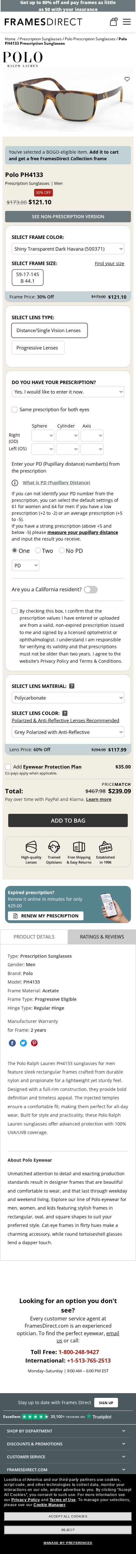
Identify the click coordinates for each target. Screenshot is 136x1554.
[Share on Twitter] (23, 1043)
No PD (74, 550)
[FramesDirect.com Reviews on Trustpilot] (68, 1415)
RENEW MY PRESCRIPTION (49, 916)
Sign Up (106, 1402)
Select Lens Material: (39, 686)
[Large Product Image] (68, 99)
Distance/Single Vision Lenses (48, 330)
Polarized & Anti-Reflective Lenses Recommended (65, 720)
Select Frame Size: (34, 263)
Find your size (109, 263)
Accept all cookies (68, 1516)
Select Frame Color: (38, 237)
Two (47, 550)
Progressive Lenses (37, 347)
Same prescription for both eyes (54, 409)
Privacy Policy (25, 1500)
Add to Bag (68, 820)
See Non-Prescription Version (68, 216)
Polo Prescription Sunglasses (90, 39)
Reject (68, 1530)
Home (10, 39)
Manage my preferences (68, 1543)
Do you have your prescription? (54, 382)
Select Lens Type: (33, 317)
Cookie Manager (49, 1505)
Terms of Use (63, 1500)
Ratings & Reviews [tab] (102, 937)
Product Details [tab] (34, 937)
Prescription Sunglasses (41, 39)
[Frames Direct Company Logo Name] (43, 21)
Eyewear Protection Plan (52, 766)
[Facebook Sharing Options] (12, 1043)
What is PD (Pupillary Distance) (56, 482)
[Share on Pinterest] (34, 1043)
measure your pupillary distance (82, 532)
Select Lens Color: (35, 713)
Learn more (98, 799)
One (24, 550)
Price (116, 784)
